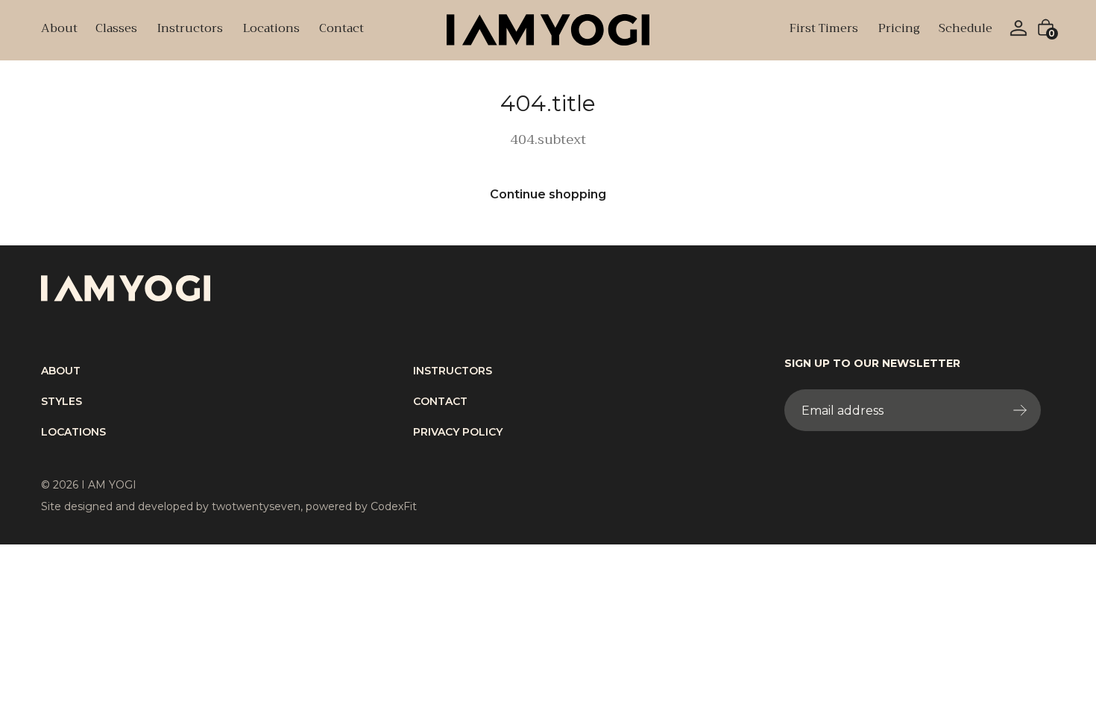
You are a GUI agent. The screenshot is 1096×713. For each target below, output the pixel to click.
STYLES (61, 401)
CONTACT (440, 401)
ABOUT (61, 370)
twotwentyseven (256, 506)
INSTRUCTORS (452, 370)
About (59, 29)
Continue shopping (548, 194)
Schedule (965, 29)
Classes (115, 29)
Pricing (899, 29)
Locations (271, 29)
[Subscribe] (1023, 410)
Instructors (189, 29)
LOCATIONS (73, 432)
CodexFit (394, 506)
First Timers (823, 29)
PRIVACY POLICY (458, 432)
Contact (341, 29)
